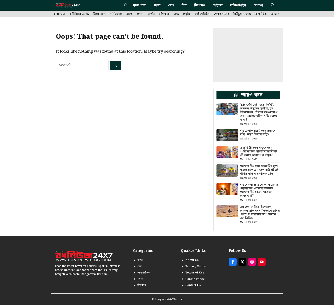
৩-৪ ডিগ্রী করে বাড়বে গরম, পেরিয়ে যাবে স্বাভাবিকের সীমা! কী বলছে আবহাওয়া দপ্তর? (258, 151)
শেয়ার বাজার (221, 14)
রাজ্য (157, 5)
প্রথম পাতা (139, 5)
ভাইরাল (217, 5)
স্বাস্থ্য (176, 14)
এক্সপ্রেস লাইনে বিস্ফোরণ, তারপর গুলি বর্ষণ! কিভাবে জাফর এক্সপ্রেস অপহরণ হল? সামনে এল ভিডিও (260, 213)
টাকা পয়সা (99, 14)
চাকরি (151, 14)
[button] (272, 5)
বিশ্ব (184, 5)
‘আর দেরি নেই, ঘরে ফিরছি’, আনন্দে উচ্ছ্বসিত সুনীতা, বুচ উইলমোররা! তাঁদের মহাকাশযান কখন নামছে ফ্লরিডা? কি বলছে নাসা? (259, 112)
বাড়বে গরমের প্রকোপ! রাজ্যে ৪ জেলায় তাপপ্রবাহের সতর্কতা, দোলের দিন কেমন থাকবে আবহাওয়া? (259, 190)
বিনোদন (199, 5)
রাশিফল (164, 14)
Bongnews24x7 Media (168, 299)
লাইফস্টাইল (238, 5)
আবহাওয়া (59, 14)
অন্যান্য (258, 5)
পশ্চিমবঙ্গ (116, 14)
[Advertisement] (248, 55)
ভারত (129, 14)
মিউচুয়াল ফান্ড (242, 14)
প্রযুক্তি (187, 14)
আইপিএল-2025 (79, 14)
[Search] (115, 65)
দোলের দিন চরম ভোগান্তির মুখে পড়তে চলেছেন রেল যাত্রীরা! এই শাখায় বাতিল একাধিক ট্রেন (259, 170)
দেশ (171, 5)
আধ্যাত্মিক (261, 14)
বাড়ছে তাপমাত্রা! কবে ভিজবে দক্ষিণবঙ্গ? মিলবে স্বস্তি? (257, 132)
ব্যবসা (140, 14)
